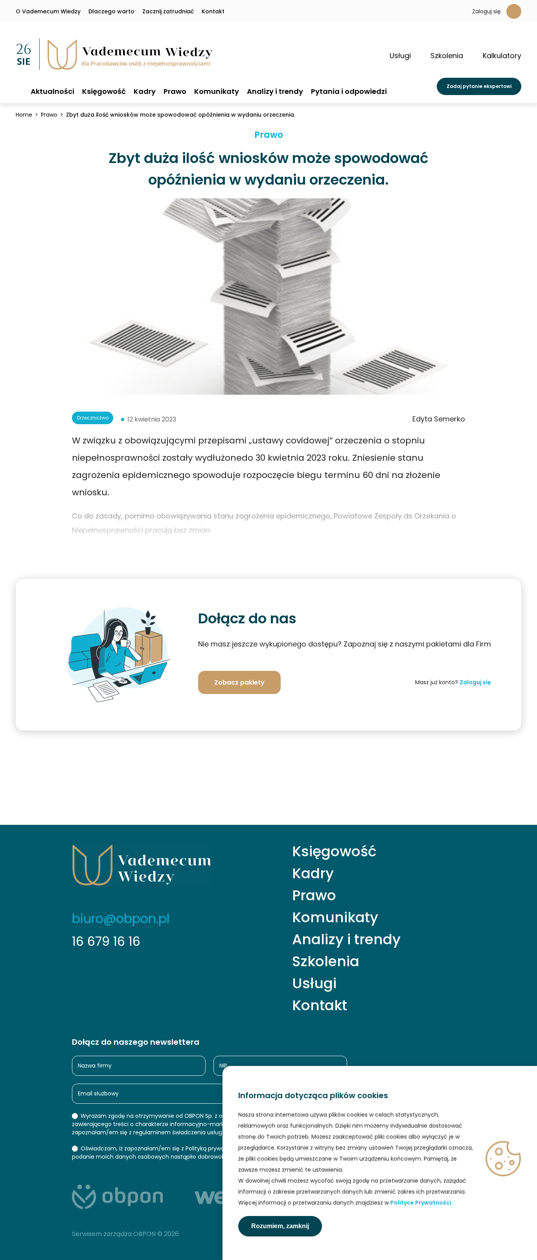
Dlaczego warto (111, 11)
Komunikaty (216, 91)
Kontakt (213, 11)
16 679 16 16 (106, 941)
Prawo (175, 91)
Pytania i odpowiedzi (349, 91)
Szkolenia (325, 961)
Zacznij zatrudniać (168, 11)
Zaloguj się (486, 11)
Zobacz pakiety (239, 682)
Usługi (314, 983)
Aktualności (52, 91)
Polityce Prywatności (420, 1203)
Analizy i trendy (275, 91)
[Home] (19, 91)
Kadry (145, 91)
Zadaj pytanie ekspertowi (479, 86)
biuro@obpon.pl (120, 918)
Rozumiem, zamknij (280, 1226)
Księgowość (104, 91)
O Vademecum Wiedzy (48, 11)
